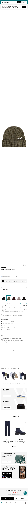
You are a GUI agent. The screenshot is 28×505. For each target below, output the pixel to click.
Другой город (23, 303)
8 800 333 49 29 (14, 492)
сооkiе (16, 7)
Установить (23, 281)
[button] (12, 446)
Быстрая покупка (20, 498)
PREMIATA (6, 319)
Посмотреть (7, 396)
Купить (5, 384)
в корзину (7, 498)
